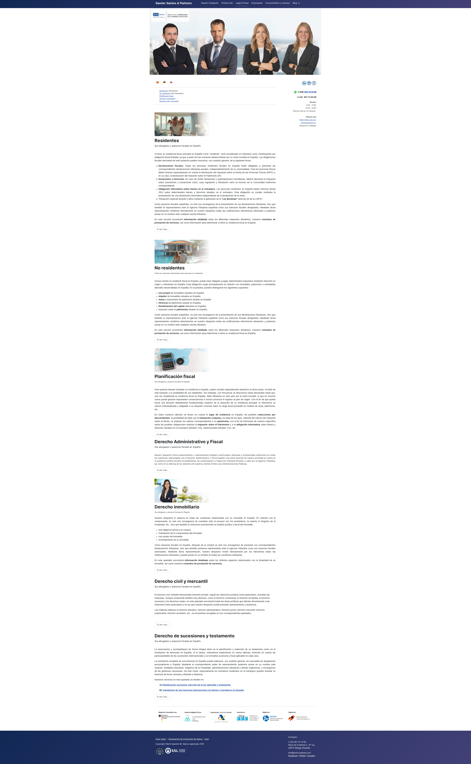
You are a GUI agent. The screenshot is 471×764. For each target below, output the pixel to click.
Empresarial (256, 3)
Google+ (311, 755)
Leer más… (163, 229)
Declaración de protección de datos (186, 739)
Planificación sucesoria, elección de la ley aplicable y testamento (196, 685)
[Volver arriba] (466, 759)
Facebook (293, 755)
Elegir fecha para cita (308, 120)
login (206, 739)
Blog (295, 3)
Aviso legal (161, 739)
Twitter (302, 755)
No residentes (165, 93)
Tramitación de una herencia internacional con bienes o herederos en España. (203, 690)
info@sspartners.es (308, 123)
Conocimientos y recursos (277, 3)
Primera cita (227, 3)
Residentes (163, 91)
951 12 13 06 (310, 92)
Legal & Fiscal (242, 3)
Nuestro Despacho (209, 3)
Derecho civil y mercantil (168, 101)
